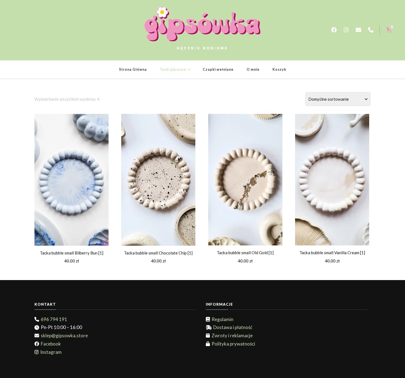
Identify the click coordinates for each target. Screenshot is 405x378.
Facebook (50, 344)
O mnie (253, 69)
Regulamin (221, 319)
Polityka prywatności (232, 344)
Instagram (50, 352)
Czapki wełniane (218, 69)
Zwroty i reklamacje (231, 335)
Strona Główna (133, 69)
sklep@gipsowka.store (63, 335)
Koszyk (279, 69)
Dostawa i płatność (232, 327)
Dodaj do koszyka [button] (71, 178)
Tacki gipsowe (173, 69)
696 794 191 (53, 319)
